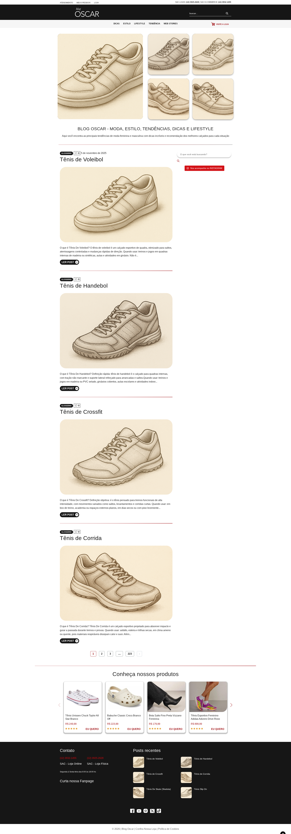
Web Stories (171, 23)
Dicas (117, 23)
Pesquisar (180, 160)
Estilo (126, 23)
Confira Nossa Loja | (146, 829)
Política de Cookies (168, 829)
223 (130, 653)
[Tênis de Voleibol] (116, 204)
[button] (59, 708)
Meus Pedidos (83, 3)
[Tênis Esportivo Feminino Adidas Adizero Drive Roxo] (166, 696)
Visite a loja (222, 24)
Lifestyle (139, 23)
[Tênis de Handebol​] (116, 330)
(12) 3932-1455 (224, 2)
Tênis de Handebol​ (84, 286)
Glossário (66, 153)
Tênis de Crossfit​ (81, 412)
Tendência (154, 23)
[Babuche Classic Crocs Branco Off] (83, 696)
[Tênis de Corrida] (116, 583)
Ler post (68, 262)
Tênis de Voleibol (81, 159)
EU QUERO (92, 729)
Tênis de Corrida (81, 538)
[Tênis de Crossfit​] (116, 456)
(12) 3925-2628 (192, 2)
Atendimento (66, 3)
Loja (96, 3)
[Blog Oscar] (87, 12)
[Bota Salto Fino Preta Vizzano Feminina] (125, 696)
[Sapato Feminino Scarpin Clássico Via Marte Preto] (208, 696)
